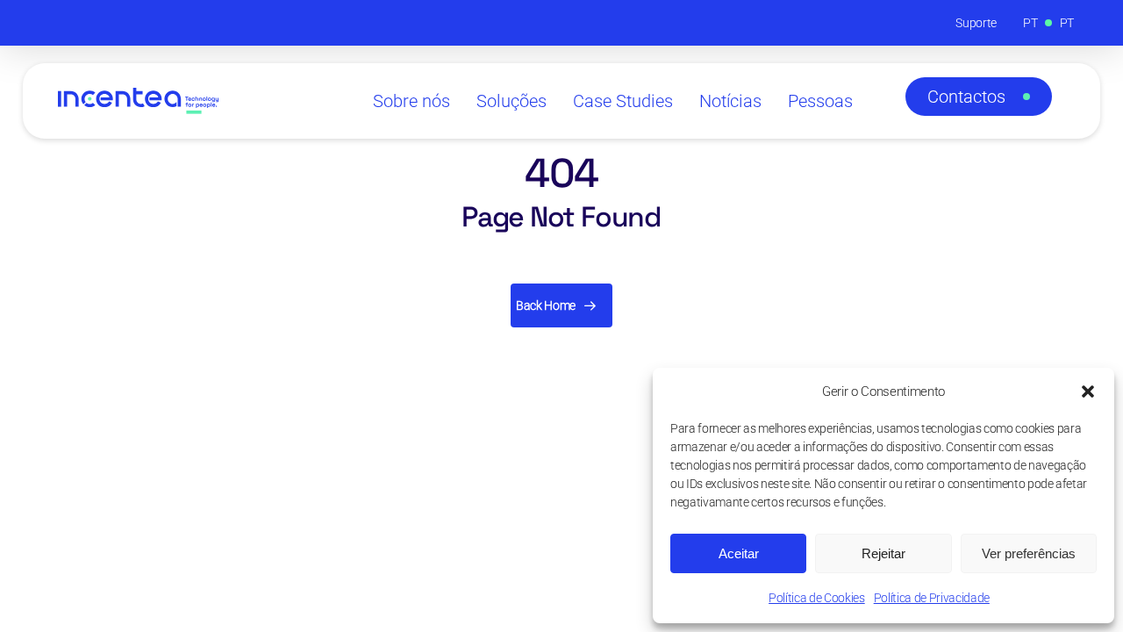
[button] (1088, 391)
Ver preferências (1029, 553)
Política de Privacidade (932, 598)
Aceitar (739, 553)
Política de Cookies (817, 598)
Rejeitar (883, 553)
